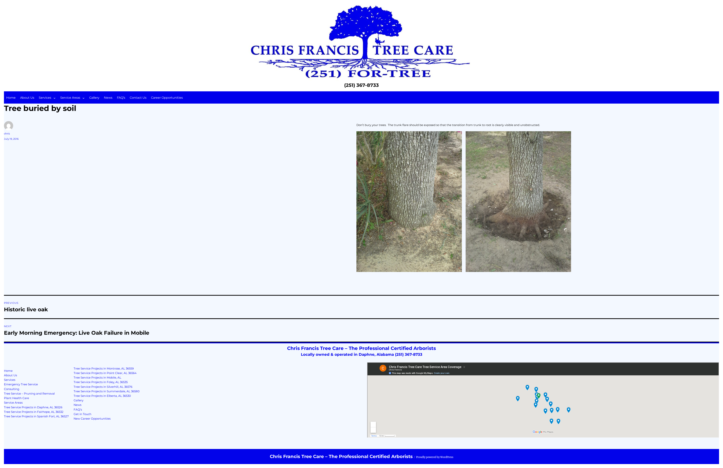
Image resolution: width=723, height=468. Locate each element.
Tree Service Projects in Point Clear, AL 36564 (105, 373)
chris (7, 133)
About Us (27, 97)
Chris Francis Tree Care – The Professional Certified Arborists (341, 456)
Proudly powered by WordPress (434, 457)
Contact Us (138, 97)
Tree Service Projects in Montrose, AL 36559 (104, 368)
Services (45, 97)
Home (11, 97)
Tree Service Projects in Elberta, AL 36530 (102, 396)
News (108, 97)
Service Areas (70, 97)
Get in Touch (82, 414)
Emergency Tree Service (21, 384)
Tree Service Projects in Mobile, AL (97, 377)
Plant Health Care (16, 398)
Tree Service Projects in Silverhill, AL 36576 (103, 387)
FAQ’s (121, 97)
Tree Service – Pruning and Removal (29, 393)
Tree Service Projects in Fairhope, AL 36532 (33, 412)
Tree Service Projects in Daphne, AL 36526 (33, 407)
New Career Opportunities (92, 418)
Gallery (94, 97)
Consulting (11, 389)
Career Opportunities (167, 97)
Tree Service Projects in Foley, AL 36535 (101, 382)
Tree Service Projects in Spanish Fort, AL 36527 (36, 416)
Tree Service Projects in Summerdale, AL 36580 (107, 391)
